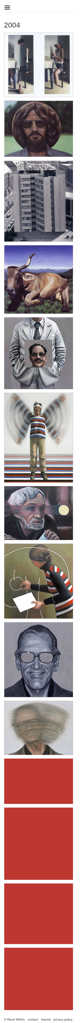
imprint (46, 1019)
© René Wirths (14, 1019)
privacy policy (62, 1019)
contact (33, 1019)
